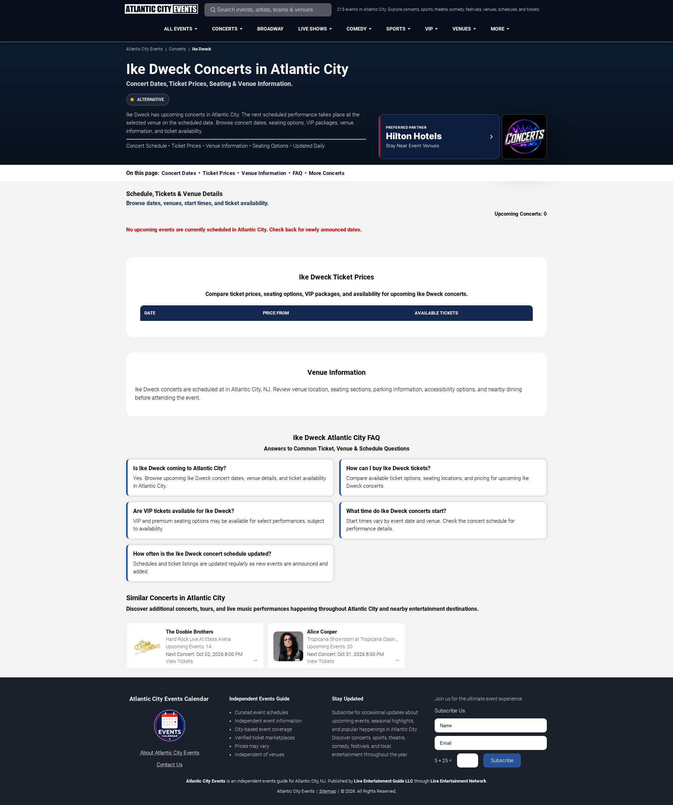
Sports (396, 29)
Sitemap (327, 791)
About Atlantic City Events (169, 753)
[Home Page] (161, 9)
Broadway (270, 29)
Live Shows (312, 29)
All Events (178, 29)
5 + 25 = (443, 760)
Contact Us (170, 765)
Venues (462, 29)
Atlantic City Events (144, 49)
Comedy (357, 29)
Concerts (225, 29)
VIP (429, 29)
